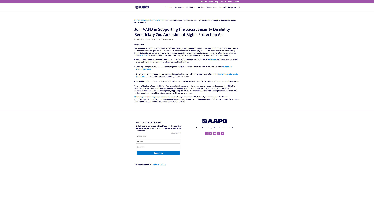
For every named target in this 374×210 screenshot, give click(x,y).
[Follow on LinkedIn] (222, 133)
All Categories (146, 20)
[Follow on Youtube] (218, 133)
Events (230, 2)
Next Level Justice (158, 164)
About (168, 7)
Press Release (159, 20)
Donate (237, 2)
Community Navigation (227, 7)
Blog (216, 2)
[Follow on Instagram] (214, 133)
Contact (223, 2)
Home (136, 20)
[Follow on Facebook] (207, 133)
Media (211, 2)
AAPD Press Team (143, 39)
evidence (212, 59)
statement (144, 55)
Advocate (203, 2)
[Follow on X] (210, 133)
